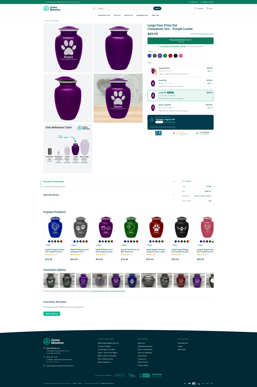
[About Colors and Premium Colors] (155, 52)
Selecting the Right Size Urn (108, 343)
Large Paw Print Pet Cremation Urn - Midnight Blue (149, 56)
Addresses (182, 349)
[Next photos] (212, 280)
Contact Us (142, 359)
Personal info (183, 343)
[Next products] (212, 239)
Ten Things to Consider (106, 349)
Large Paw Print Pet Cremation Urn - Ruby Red (170, 56)
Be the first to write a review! (204, 34)
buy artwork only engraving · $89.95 (173, 46)
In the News (142, 356)
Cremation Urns (104, 15)
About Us (141, 343)
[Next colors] (64, 241)
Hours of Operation (145, 353)
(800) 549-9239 (51, 357)
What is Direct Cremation (107, 356)
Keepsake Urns (142, 15)
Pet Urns (117, 15)
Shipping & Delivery (145, 346)
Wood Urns (128, 15)
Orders (180, 346)
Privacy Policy (143, 365)
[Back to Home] (44, 21)
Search (157, 8)
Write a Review (52, 314)
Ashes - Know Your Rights (107, 353)
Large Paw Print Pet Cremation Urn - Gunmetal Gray (155, 56)
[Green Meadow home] (51, 8)
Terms (80, 383)
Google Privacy (105, 383)
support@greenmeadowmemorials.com (59, 366)
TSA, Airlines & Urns (105, 359)
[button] (49, 241)
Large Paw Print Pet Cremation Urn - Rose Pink (181, 56)
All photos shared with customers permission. (108, 291)
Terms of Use (143, 362)
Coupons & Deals (104, 346)
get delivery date (169, 122)
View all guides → (104, 362)
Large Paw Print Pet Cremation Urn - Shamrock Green (165, 56)
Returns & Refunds (145, 349)
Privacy (75, 383)
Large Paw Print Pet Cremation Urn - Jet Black (176, 56)
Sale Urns (155, 15)
